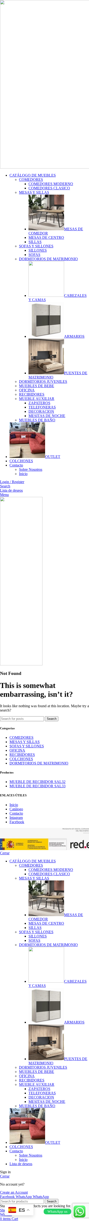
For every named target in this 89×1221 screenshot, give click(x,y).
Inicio (23, 474)
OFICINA (27, 390)
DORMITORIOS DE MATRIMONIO (48, 259)
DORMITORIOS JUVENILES (43, 382)
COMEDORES (31, 180)
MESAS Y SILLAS (34, 192)
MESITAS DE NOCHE (46, 416)
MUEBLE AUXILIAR (36, 399)
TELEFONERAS (42, 407)
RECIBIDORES (31, 394)
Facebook (16, 822)
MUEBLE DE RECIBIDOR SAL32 (37, 782)
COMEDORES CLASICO (49, 188)
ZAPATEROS (39, 403)
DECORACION (41, 411)
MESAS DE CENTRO (46, 238)
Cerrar (4, 853)
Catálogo (16, 809)
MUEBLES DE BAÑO (37, 420)
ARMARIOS (74, 336)
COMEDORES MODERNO (50, 184)
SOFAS (34, 255)
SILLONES (37, 250)
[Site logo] (21, 664)
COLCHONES (21, 759)
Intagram (16, 818)
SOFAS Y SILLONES (36, 246)
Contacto (16, 813)
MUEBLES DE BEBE (36, 386)
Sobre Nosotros (30, 469)
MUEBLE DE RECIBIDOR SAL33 (37, 786)
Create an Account (14, 1192)
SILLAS (35, 242)
